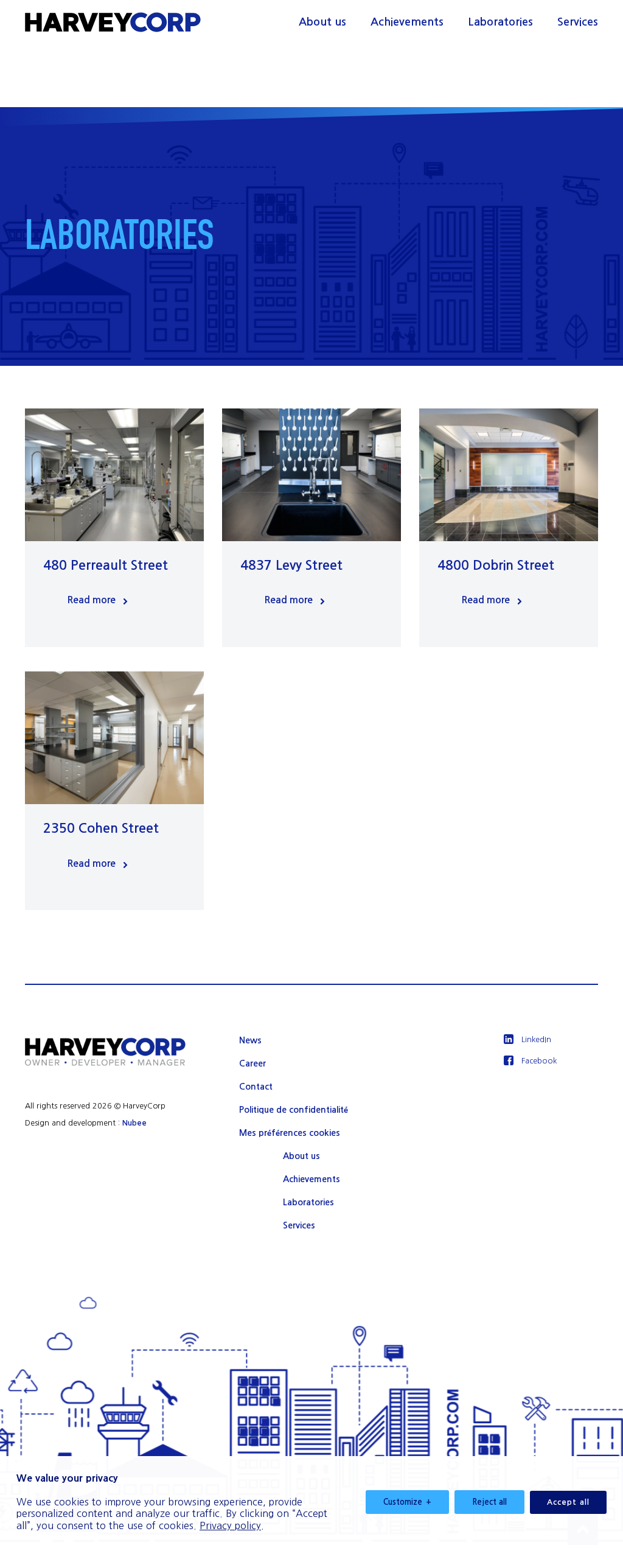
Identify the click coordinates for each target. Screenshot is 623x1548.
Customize (407, 1502)
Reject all (489, 1502)
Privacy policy (230, 1525)
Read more (91, 599)
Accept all (568, 1502)
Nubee (134, 1123)
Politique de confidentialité (293, 1109)
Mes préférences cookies (289, 1133)
